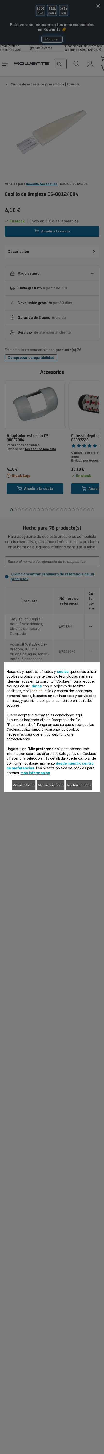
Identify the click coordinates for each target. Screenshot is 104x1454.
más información (35, 773)
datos (37, 686)
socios (63, 671)
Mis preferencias (50, 785)
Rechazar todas (79, 785)
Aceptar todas (23, 785)
